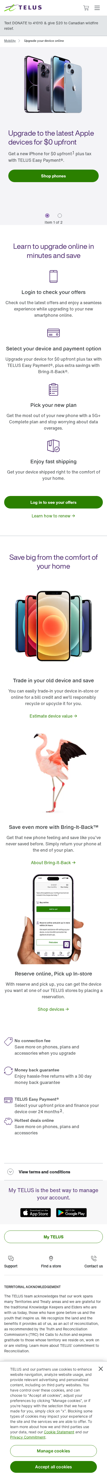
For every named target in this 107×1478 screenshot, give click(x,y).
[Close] (100, 1369)
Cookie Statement (59, 1432)
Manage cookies (53, 1450)
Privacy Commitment (27, 1437)
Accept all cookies (53, 1466)
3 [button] (61, 1110)
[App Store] (36, 1213)
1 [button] (73, 152)
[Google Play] (71, 1213)
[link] (10, 40)
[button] (97, 8)
